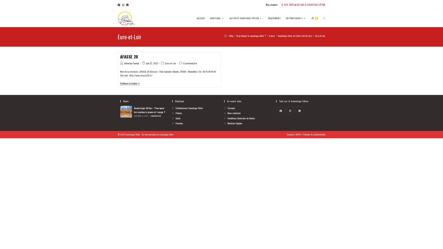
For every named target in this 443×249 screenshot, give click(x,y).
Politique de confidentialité (314, 134)
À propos (231, 108)
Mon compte (271, 4)
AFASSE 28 (129, 56)
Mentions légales (235, 123)
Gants (178, 118)
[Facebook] (281, 110)
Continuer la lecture (130, 83)
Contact (290, 134)
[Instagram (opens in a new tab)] (123, 5)
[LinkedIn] (299, 110)
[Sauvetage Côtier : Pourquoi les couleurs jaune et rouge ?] (126, 112)
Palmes (179, 113)
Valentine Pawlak (131, 63)
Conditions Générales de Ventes (241, 118)
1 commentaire (155, 116)
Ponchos (179, 123)
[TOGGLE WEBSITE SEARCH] (324, 18)
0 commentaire (190, 63)
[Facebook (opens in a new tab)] (119, 5)
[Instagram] (290, 110)
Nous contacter (234, 113)
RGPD (298, 134)
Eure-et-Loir (320, 36)
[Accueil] (225, 36)
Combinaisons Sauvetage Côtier (189, 108)
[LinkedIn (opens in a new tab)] (127, 5)
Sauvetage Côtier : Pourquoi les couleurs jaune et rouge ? (149, 110)
